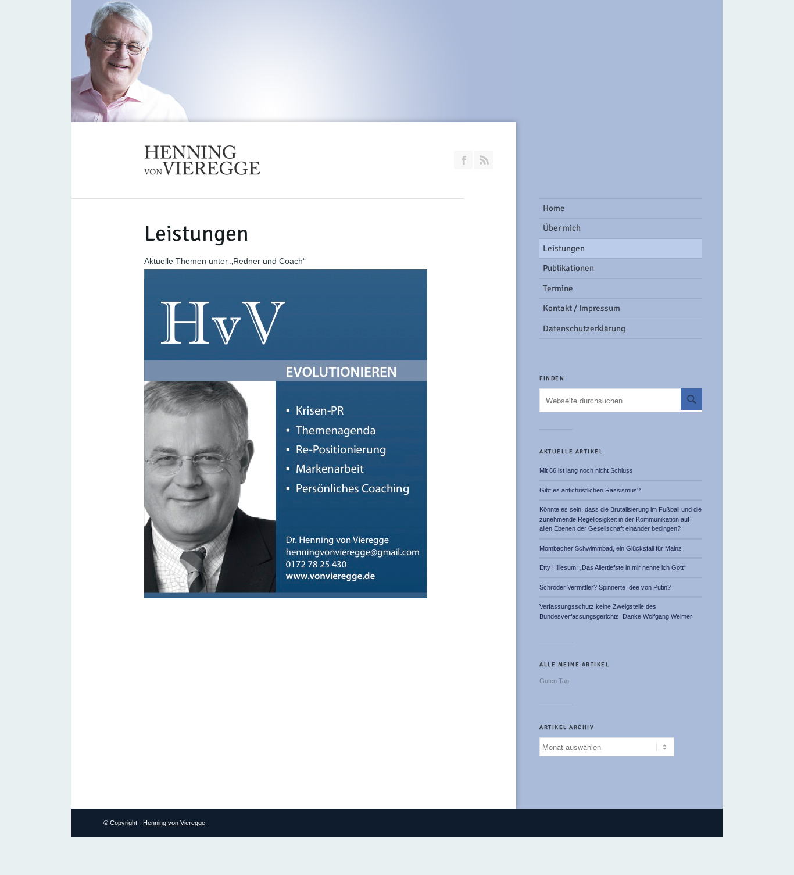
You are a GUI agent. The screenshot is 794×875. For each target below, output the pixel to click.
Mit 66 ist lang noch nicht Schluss (586, 470)
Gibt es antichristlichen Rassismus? (590, 490)
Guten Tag (554, 680)
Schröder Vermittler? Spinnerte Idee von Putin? (605, 587)
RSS (483, 160)
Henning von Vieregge (174, 822)
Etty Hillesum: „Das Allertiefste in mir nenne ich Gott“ (612, 567)
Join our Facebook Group (463, 160)
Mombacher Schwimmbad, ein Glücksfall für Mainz (610, 548)
